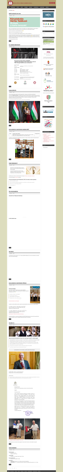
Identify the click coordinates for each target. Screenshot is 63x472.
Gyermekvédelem (36, 7)
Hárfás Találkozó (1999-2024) (15, 13)
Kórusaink (30, 7)
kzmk (13, 15)
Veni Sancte (11, 251)
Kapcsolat (47, 7)
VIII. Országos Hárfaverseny (14, 44)
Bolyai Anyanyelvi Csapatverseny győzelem (17, 283)
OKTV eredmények (46, 136)
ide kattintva (16, 177)
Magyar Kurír (12, 123)
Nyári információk (12, 447)
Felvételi (18, 7)
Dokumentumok (42, 7)
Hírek (8, 7)
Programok (25, 7)
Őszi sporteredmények (13, 191)
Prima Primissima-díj (13, 163)
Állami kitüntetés (12, 90)
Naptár (22, 7)
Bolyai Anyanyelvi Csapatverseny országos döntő (19, 129)
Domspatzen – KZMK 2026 (47, 135)
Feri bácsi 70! (11, 323)
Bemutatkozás (13, 7)
